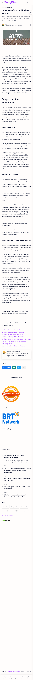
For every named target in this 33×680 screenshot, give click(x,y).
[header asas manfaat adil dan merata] (16, 37)
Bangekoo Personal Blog (13, 671)
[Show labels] (10, 515)
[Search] (30, 2)
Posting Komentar (16, 377)
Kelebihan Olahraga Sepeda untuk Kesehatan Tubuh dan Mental (15, 496)
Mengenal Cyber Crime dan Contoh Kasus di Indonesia (17, 487)
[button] (27, 2)
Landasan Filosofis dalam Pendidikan (12, 330)
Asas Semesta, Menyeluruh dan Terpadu (13, 346)
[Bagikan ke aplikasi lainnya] (24, 367)
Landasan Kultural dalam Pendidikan (12, 334)
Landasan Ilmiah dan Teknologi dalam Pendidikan (16, 339)
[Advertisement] (16, 595)
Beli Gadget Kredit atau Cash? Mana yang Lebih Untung (17, 479)
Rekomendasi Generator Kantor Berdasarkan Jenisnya (14, 456)
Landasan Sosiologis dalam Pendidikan (13, 332)
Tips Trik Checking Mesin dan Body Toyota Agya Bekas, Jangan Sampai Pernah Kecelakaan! (17, 470)
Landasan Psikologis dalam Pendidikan (13, 337)
